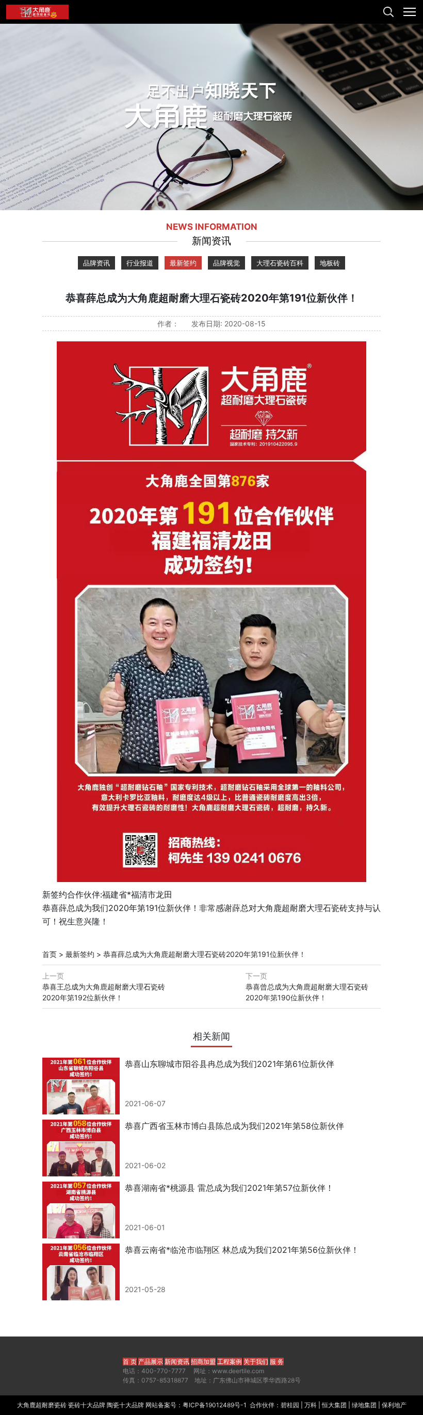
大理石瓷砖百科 (279, 263)
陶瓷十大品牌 (125, 1405)
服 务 (277, 1361)
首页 (49, 954)
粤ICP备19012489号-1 (215, 1405)
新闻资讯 (177, 1361)
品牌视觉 (226, 263)
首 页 (130, 1361)
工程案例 (229, 1361)
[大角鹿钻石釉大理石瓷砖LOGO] (37, 12)
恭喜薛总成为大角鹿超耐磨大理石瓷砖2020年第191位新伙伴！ (204, 954)
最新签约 (183, 263)
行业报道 (139, 263)
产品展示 (150, 1361)
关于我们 (255, 1361)
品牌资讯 (96, 263)
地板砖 (330, 263)
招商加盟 (203, 1361)
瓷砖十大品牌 (86, 1405)
